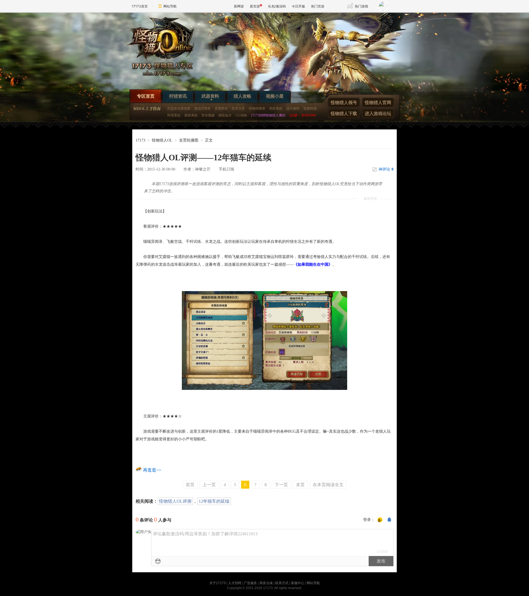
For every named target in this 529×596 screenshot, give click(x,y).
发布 (381, 561)
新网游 (239, 6)
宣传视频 (208, 115)
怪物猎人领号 (344, 102)
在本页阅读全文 (328, 484)
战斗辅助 (292, 108)
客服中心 (297, 583)
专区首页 (146, 96)
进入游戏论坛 (378, 113)
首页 (190, 484)
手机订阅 (226, 169)
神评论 (386, 169)
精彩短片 (225, 115)
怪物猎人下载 (344, 113)
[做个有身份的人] (380, 520)
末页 (300, 484)
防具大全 (238, 108)
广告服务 (250, 583)
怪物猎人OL (162, 140)
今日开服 (298, 6)
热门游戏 (361, 6)
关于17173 (217, 583)
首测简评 (221, 108)
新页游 (255, 6)
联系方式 (281, 583)
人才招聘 (234, 583)
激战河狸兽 (202, 108)
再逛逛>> (152, 470)
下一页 (281, 484)
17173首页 (140, 6)
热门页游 (317, 6)
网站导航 (170, 6)
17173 (140, 140)
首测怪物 (310, 108)
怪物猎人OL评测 (175, 501)
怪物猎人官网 (378, 102)
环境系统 (173, 115)
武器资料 (210, 96)
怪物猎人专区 (165, 48)
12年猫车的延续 (214, 501)
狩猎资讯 (178, 96)
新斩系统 (191, 115)
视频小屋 (275, 96)
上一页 (209, 484)
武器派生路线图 (178, 108)
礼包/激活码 (277, 6)
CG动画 (241, 115)
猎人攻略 (242, 96)
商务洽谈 (266, 583)
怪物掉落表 (257, 108)
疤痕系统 (275, 108)
